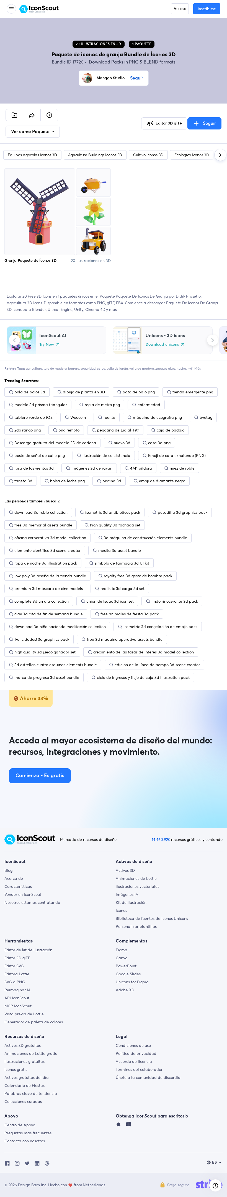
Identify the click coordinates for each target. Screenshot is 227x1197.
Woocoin (78, 417)
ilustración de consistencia (106, 455)
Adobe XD (125, 989)
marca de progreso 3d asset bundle (46, 677)
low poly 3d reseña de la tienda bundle (50, 575)
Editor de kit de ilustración (28, 949)
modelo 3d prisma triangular (40, 404)
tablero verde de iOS (33, 417)
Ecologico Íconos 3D (191, 154)
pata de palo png (139, 392)
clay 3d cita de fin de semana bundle (48, 613)
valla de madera (141, 368)
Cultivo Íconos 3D (148, 154)
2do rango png (27, 430)
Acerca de (13, 878)
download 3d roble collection (41, 512)
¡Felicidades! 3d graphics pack (41, 639)
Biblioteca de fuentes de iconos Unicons (152, 918)
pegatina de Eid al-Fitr (118, 430)
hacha (181, 368)
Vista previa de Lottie (24, 1013)
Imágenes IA (127, 894)
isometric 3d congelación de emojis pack (160, 626)
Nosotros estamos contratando (32, 902)
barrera (73, 368)
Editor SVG (14, 965)
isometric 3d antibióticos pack (112, 512)
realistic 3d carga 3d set (122, 588)
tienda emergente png (192, 392)
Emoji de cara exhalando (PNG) (177, 455)
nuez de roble (182, 468)
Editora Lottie (16, 973)
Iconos (121, 910)
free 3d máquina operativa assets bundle (124, 639)
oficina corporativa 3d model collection (50, 537)
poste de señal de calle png (39, 455)
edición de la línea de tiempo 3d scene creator (157, 664)
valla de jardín (117, 368)
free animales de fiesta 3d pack (129, 613)
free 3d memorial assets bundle (43, 525)
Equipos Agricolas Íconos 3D (32, 154)
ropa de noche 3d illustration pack (45, 563)
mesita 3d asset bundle (119, 550)
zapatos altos (165, 368)
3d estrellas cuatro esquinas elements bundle (55, 664)
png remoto (68, 430)
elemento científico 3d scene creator (47, 550)
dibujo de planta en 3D (84, 392)
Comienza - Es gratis (40, 775)
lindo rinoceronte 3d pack (174, 601)
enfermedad (149, 404)
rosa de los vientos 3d (34, 468)
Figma (121, 949)
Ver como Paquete (31, 131)
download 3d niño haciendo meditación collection (60, 626)
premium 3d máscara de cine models (48, 588)
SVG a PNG (14, 981)
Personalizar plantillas (136, 926)
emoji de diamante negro (162, 480)
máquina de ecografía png (157, 417)
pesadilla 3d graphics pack (182, 512)
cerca (101, 368)
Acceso (180, 9)
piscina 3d (111, 480)
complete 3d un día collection (41, 601)
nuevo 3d (122, 442)
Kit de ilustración (131, 902)
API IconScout (16, 997)
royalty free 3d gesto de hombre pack (138, 575)
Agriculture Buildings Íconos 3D (95, 154)
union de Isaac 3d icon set (110, 601)
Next (212, 340)
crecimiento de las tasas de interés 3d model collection (143, 652)
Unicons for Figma (132, 981)
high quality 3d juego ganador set (45, 652)
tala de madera (55, 368)
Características (18, 886)
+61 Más (194, 368)
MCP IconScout (18, 1005)
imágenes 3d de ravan (91, 468)
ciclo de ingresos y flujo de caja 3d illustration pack (143, 677)
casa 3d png (159, 442)
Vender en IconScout (22, 894)
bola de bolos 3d (29, 392)
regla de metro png (102, 404)
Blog (8, 870)
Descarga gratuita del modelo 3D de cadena (55, 442)
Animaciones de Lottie (136, 878)
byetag (206, 417)
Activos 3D (125, 870)
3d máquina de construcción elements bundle (145, 537)
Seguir (136, 78)
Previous (14, 340)
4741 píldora (141, 468)
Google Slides (128, 973)
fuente (109, 417)
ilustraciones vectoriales (137, 886)
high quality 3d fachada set (115, 525)
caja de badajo (170, 430)
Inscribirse (207, 9)
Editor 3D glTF (17, 957)
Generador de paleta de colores (33, 1021)
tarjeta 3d (23, 480)
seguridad (88, 368)
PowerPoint (126, 965)
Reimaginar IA (17, 989)
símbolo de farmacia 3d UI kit (122, 563)
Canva (122, 957)
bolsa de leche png (67, 480)
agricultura (34, 368)
